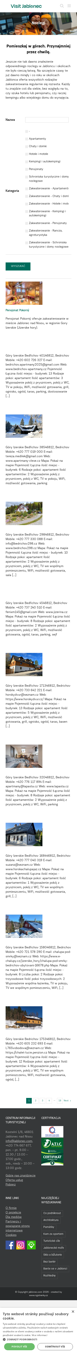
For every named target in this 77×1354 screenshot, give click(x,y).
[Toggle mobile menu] (69, 6)
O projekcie (13, 1212)
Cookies (11, 1235)
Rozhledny (49, 1275)
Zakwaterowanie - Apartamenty (49, 188)
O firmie (11, 1208)
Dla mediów (14, 1217)
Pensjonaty (36, 169)
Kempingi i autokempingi (44, 161)
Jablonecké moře (53, 1248)
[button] (38, 1339)
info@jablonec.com (19, 1141)
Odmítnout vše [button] (55, 1346)
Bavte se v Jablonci (55, 1268)
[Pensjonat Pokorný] (24, 293)
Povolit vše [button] (19, 1346)
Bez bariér (49, 1261)
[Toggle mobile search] (62, 6)
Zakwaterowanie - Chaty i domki (49, 196)
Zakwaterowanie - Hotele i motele (50, 203)
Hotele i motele (38, 154)
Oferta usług (14, 1180)
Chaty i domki (38, 146)
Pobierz (11, 1184)
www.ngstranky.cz (38, 1295)
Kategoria (12, 191)
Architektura (50, 1220)
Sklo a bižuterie (52, 1255)
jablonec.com (35, 1292)
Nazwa (10, 119)
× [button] (72, 1311)
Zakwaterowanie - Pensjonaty (48, 223)
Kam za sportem (53, 1234)
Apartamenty (37, 139)
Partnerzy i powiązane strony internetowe (18, 1226)
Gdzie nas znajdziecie (21, 1175)
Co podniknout (52, 1213)
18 (59, 1101)
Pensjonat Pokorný (17, 310)
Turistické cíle (51, 1241)
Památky (48, 1227)
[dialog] (38, 1331)
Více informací (39, 1335)
